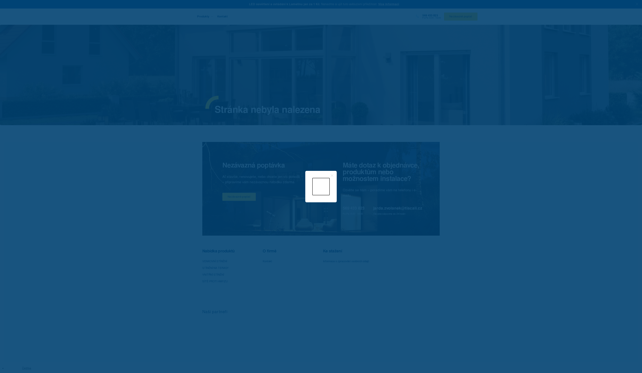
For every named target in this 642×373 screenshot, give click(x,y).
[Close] (332, 175)
